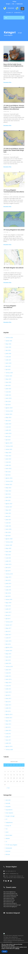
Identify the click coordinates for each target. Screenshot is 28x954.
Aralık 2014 (8, 676)
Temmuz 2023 (9, 446)
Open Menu (22, 8)
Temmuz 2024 (9, 411)
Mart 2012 (8, 727)
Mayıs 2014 (8, 682)
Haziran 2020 (8, 545)
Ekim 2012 (8, 711)
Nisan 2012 (8, 724)
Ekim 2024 (8, 401)
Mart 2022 (8, 494)
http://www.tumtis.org (9, 900)
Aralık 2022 (8, 465)
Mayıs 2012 (8, 721)
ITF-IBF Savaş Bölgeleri (11, 845)
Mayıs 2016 (8, 653)
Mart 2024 (8, 420)
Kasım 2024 (8, 398)
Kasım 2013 (8, 692)
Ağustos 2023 (8, 443)
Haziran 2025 (8, 376)
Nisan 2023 (8, 455)
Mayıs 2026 (8, 344)
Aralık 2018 (8, 590)
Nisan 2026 (8, 347)
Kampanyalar (8, 848)
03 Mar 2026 (6, 154)
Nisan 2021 (8, 513)
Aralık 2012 (8, 708)
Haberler (7, 838)
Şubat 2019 (8, 583)
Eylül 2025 (7, 369)
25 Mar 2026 (6, 68)
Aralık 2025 (8, 360)
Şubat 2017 (8, 634)
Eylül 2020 (7, 535)
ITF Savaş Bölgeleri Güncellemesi (10, 306)
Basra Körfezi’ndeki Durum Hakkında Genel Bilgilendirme (13, 65)
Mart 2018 (8, 606)
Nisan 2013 (8, 698)
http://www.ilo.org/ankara (10, 896)
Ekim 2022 (8, 471)
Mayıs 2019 (8, 577)
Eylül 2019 (7, 570)
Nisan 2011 (8, 740)
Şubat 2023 (8, 459)
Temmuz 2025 (9, 372)
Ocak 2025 (8, 392)
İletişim (8, 4)
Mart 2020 (8, 554)
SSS (13, 4)
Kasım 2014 (8, 679)
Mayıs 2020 (8, 548)
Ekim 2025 (8, 366)
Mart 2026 (8, 350)
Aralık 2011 (8, 737)
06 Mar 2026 (6, 111)
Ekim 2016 (8, 644)
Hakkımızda (19, 4)
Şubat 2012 (8, 730)
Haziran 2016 (8, 650)
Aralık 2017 (8, 609)
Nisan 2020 (8, 551)
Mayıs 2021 (8, 510)
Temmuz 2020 (9, 542)
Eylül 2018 (7, 596)
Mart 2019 (8, 580)
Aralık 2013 (8, 689)
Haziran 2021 (8, 507)
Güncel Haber (8, 835)
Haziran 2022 (8, 484)
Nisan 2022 (8, 491)
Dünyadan (8, 806)
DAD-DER (7, 800)
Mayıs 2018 (8, 602)
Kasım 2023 (8, 433)
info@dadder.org (18, 12)
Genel (6, 832)
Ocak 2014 (8, 685)
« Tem (8, 788)
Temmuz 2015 (9, 666)
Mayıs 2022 (8, 487)
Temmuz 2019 (9, 574)
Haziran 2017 (8, 625)
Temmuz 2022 (9, 481)
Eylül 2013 (7, 695)
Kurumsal (7, 851)
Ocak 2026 (8, 356)
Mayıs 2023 (8, 452)
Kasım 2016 (8, 641)
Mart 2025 (8, 385)
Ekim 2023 (8, 436)
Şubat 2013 (8, 705)
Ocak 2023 (8, 462)
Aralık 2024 (8, 395)
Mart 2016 (8, 660)
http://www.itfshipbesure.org (11, 895)
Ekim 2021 (8, 500)
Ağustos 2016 (8, 647)
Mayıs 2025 (8, 379)
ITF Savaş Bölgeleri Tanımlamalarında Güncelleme (14, 191)
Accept (4, 951)
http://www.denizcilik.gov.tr (10, 903)
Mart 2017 (8, 631)
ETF (6, 819)
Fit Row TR (8, 825)
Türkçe (14, 1)
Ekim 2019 (8, 567)
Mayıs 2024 (8, 417)
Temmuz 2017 (9, 622)
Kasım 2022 (8, 468)
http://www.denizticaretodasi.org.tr (12, 905)
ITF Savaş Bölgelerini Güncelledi (14, 230)
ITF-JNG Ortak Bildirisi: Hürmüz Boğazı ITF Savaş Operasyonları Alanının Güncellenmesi (14, 107)
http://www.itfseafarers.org (10, 893)
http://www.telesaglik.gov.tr (10, 906)
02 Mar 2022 (6, 309)
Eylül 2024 (7, 404)
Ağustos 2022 (8, 478)
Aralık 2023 (8, 430)
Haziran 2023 (8, 449)
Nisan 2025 (8, 382)
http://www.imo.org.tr (9, 898)
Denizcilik (7, 803)
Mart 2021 (8, 516)
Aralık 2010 (8, 743)
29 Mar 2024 (6, 194)
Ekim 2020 (8, 532)
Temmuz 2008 (9, 749)
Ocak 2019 (8, 586)
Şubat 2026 (8, 353)
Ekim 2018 (8, 593)
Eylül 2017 (7, 618)
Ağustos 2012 (8, 714)
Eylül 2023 (7, 439)
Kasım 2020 (8, 529)
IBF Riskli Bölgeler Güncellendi (13, 268)
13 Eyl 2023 (6, 232)
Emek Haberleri (9, 813)
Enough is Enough (9, 816)
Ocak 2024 (8, 427)
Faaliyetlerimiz (9, 822)
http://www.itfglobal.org (9, 892)
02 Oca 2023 (6, 270)
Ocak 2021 (8, 523)
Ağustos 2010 (8, 746)
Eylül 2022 (7, 475)
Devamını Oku (7, 82)
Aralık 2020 (8, 526)
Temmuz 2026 (9, 337)
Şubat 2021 (8, 519)
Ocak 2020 (8, 558)
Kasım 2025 (8, 363)
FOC (6, 829)
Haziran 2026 (8, 340)
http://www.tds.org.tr (9, 901)
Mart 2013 (8, 701)
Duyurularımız (8, 809)
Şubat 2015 (8, 669)
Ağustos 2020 (8, 538)
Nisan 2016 (8, 657)
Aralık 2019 (8, 561)
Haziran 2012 (8, 717)
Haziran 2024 (8, 414)
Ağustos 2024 (8, 408)
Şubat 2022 (8, 497)
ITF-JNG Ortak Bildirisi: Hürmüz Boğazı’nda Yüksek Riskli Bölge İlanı (14, 150)
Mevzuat (7, 854)
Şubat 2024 (8, 423)
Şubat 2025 (8, 388)
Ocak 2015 (8, 673)
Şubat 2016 (8, 663)
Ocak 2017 (8, 637)
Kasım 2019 (8, 564)
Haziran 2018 (8, 599)
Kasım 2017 (8, 612)
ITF (6, 841)
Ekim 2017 (8, 615)
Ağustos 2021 (8, 503)
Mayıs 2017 (8, 628)
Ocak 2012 (8, 733)
